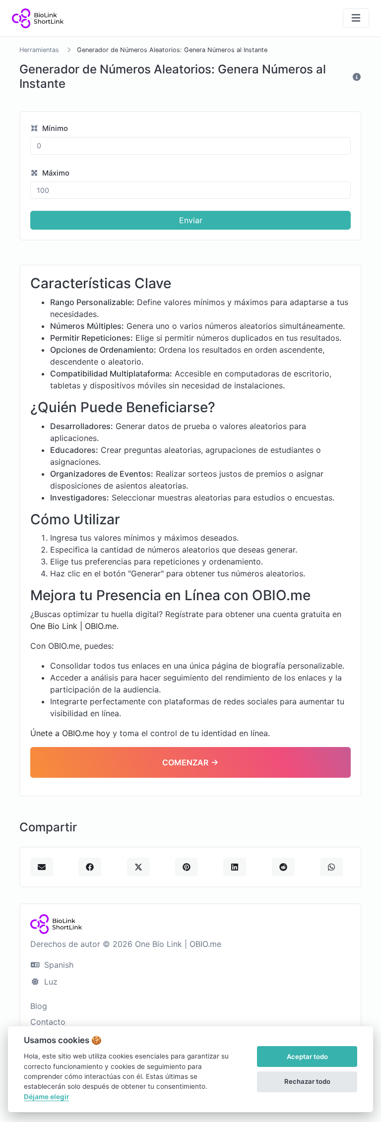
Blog (38, 1006)
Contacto (47, 1022)
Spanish (57, 965)
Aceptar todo (307, 1056)
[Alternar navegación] (356, 18)
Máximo (54, 173)
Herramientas (39, 50)
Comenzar (186, 762)
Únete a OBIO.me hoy (70, 733)
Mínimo (54, 128)
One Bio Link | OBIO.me (73, 626)
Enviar (190, 220)
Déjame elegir (46, 1097)
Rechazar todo (307, 1081)
